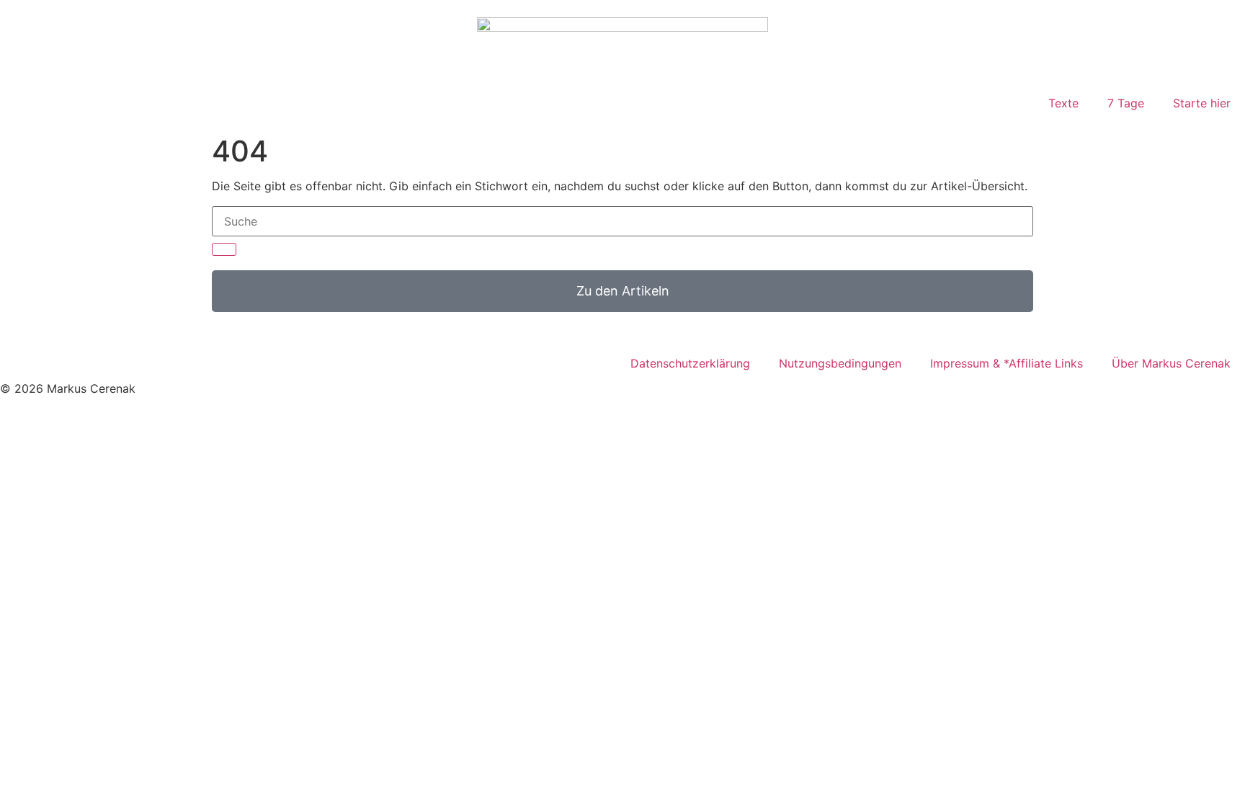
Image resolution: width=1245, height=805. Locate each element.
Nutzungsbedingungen (840, 363)
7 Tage (1125, 103)
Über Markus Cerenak (1171, 363)
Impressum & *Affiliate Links (1006, 363)
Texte (1063, 103)
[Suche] (224, 249)
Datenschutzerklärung (690, 363)
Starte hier (1202, 103)
